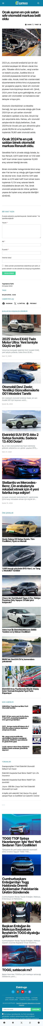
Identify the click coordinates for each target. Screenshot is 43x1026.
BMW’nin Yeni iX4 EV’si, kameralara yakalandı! (18, 660)
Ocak (14, 295)
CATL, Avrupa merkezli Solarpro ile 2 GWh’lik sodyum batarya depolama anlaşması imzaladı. (15, 728)
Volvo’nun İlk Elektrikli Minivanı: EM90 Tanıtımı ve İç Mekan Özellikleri (19, 630)
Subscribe (35, 1009)
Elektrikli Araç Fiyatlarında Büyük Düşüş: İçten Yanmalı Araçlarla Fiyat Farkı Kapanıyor (20, 691)
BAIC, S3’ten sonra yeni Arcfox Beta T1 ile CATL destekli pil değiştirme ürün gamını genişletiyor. (15, 718)
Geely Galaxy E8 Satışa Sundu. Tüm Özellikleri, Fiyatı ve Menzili (18, 540)
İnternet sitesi (6, 258)
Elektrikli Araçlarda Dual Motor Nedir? (17, 773)
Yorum (5, 223)
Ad (3, 241)
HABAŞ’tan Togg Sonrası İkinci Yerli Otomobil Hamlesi (15, 707)
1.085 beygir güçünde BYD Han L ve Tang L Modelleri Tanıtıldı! (21, 569)
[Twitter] (13, 991)
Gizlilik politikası (23, 998)
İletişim (34, 998)
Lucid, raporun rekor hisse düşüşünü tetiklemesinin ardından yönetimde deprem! (15, 748)
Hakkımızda (10, 998)
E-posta (5, 249)
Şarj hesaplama (11, 999)
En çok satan (6, 295)
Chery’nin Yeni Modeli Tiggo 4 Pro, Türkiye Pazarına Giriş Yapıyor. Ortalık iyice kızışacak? (21, 600)
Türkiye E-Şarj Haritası (29, 999)
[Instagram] (17, 991)
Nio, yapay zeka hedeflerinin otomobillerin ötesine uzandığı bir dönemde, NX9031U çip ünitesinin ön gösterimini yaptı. (14, 739)
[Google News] (29, 991)
